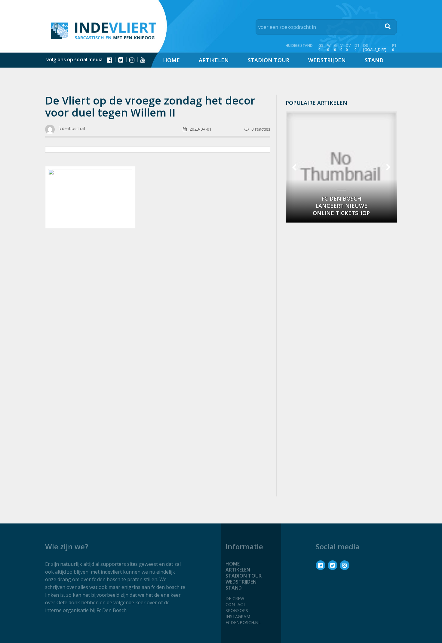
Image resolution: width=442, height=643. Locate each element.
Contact (236, 604)
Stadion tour (268, 60)
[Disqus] (157, 412)
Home (171, 60)
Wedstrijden (327, 60)
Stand (374, 60)
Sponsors (237, 610)
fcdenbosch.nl (243, 622)
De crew (235, 598)
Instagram (238, 616)
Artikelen (214, 60)
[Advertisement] (157, 281)
